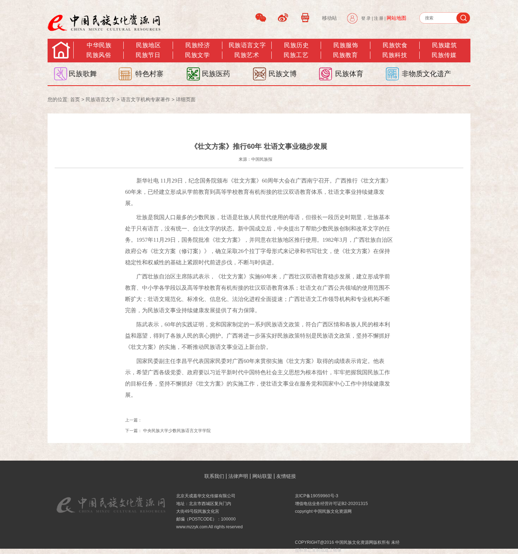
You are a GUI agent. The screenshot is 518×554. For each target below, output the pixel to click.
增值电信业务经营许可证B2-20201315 (331, 503)
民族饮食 (395, 45)
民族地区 (148, 45)
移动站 (329, 18)
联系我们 (214, 476)
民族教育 (345, 55)
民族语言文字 (247, 45)
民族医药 (216, 74)
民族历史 (296, 45)
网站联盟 (262, 476)
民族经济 (197, 45)
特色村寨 (149, 74)
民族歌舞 (83, 74)
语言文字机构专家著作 (145, 99)
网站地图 (396, 18)
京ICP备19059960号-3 (316, 495)
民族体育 (349, 74)
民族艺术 (246, 55)
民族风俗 (98, 55)
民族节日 (148, 55)
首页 (75, 99)
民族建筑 (444, 45)
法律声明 (238, 476)
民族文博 (283, 74)
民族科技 (394, 55)
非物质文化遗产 (426, 74)
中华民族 (99, 45)
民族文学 (197, 55)
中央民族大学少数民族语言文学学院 (177, 430)
